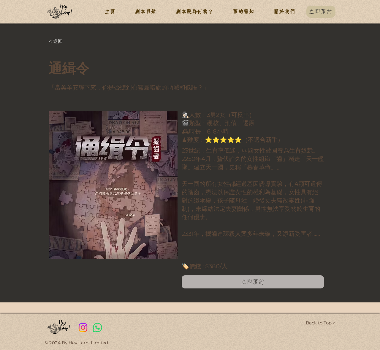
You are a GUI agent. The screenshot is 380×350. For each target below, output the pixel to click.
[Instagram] (83, 327)
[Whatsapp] (97, 327)
